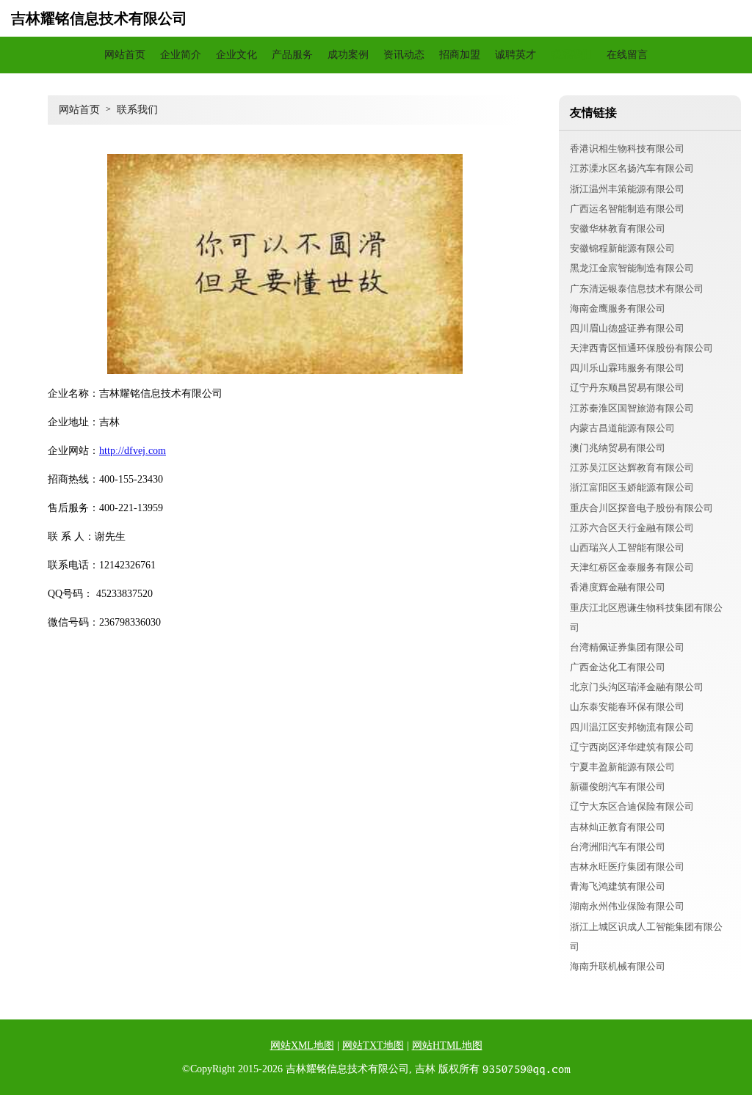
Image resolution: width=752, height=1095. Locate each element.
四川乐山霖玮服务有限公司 (627, 367)
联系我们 (571, 54)
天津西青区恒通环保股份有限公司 (641, 348)
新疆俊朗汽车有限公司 (617, 786)
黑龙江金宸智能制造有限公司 (632, 268)
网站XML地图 (302, 1045)
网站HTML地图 (447, 1045)
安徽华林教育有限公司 (617, 228)
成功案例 (348, 54)
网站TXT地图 (373, 1045)
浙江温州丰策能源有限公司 (627, 188)
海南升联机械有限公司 (617, 966)
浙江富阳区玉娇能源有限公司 (632, 487)
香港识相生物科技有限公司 (627, 148)
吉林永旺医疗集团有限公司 (627, 866)
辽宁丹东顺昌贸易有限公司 (627, 387)
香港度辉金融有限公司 (617, 587)
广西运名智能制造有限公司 (627, 208)
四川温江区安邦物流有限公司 (632, 727)
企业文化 (236, 54)
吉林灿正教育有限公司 (617, 826)
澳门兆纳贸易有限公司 (617, 447)
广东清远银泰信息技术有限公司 (637, 288)
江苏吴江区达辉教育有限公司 (632, 467)
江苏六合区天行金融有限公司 (632, 527)
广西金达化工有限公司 (617, 667)
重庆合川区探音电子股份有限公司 (641, 507)
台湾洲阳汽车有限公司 (617, 846)
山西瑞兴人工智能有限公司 (627, 547)
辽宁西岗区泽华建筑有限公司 (632, 746)
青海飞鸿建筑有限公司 (617, 886)
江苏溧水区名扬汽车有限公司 (632, 168)
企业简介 (180, 54)
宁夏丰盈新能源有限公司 (622, 766)
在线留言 (627, 54)
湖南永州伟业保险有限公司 (627, 906)
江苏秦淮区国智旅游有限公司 (632, 408)
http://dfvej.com (132, 450)
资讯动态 (403, 54)
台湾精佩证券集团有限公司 (627, 647)
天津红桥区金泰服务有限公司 (632, 567)
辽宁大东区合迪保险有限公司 (632, 806)
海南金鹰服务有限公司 (617, 308)
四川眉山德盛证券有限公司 (627, 328)
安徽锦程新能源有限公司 (622, 248)
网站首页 (124, 54)
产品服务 (292, 54)
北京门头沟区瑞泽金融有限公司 (637, 686)
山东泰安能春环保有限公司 (627, 706)
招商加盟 (459, 54)
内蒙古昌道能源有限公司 (622, 427)
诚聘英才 (515, 54)
